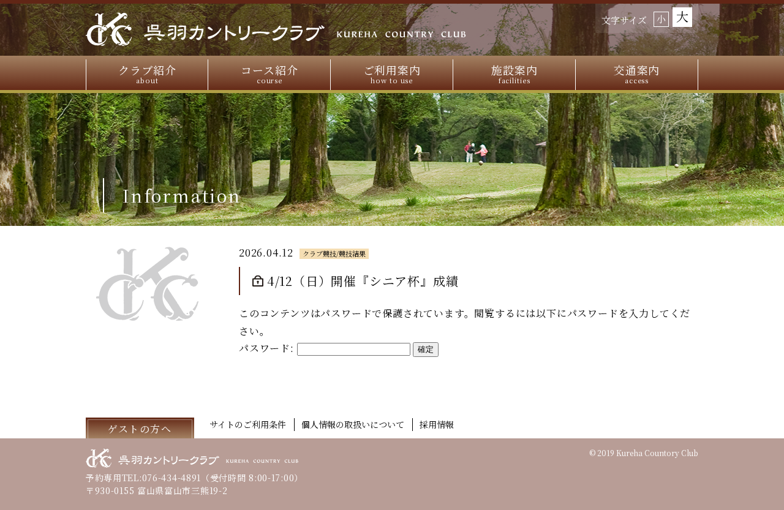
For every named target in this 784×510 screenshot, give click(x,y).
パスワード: (268, 348)
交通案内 (637, 73)
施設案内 (514, 73)
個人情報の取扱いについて (352, 424)
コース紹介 (269, 73)
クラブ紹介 (147, 73)
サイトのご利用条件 (247, 424)
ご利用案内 (392, 73)
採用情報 (437, 424)
